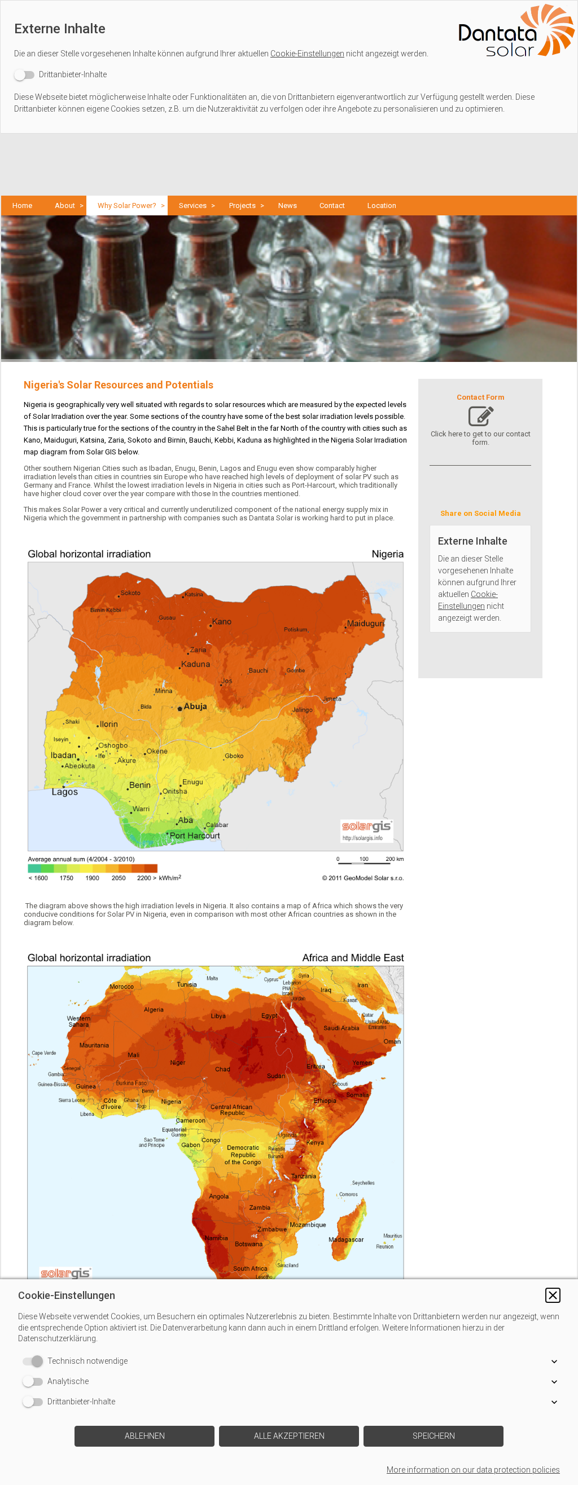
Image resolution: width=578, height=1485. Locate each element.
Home (22, 205)
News (287, 205)
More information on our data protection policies (473, 1469)
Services (193, 205)
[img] (289, 31)
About (65, 205)
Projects (242, 205)
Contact (332, 205)
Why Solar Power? (127, 205)
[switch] (60, 75)
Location (381, 205)
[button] (553, 1295)
